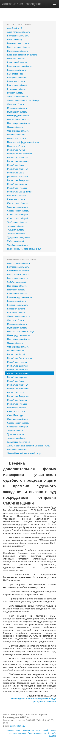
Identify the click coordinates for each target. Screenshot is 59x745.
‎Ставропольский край (17, 218)
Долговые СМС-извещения (22, 3)
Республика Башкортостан (19, 153)
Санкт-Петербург (15, 415)
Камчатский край (15, 73)
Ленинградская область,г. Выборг (23, 100)
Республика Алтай (16, 149)
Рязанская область (16, 199)
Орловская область (16, 134)
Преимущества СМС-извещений (35, 730)
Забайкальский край (16, 281)
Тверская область (15, 225)
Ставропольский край (17, 214)
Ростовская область (16, 195)
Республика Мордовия (17, 388)
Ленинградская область (18, 96)
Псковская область (16, 145)
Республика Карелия (17, 377)
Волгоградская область (18, 47)
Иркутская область (16, 58)
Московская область (17, 107)
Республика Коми (15, 164)
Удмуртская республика (18, 237)
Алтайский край (14, 27)
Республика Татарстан (17, 180)
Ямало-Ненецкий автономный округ (24, 248)
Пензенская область (16, 138)
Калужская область (16, 69)
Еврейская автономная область (22, 54)
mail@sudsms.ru (17, 725)
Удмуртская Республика (18, 441)
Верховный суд (14, 39)
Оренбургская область (18, 130)
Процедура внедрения (37, 733)
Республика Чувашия (17, 187)
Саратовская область (17, 203)
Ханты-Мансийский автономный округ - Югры (28, 445)
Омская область (15, 126)
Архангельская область (18, 31)
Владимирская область (18, 43)
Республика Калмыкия (17, 161)
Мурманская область (17, 111)
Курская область (15, 92)
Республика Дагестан (17, 157)
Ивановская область (17, 285)
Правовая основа (13, 730)
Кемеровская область (17, 77)
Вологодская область (17, 50)
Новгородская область (18, 119)
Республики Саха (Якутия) (19, 191)
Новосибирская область (18, 123)
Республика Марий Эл (17, 168)
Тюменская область (16, 233)
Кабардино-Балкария (17, 62)
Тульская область (15, 229)
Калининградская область (19, 66)
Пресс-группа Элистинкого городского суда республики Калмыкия (33, 700)
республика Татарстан (17, 176)
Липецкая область (15, 104)
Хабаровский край (15, 241)
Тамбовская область (17, 222)
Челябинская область (17, 244)
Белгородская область (18, 35)
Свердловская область (18, 210)
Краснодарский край (17, 85)
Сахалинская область (17, 206)
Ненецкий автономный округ (20, 331)
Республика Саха (15, 172)
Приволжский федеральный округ (23, 142)
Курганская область (16, 88)
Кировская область (16, 81)
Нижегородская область (18, 115)
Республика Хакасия (17, 183)
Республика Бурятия (17, 361)
